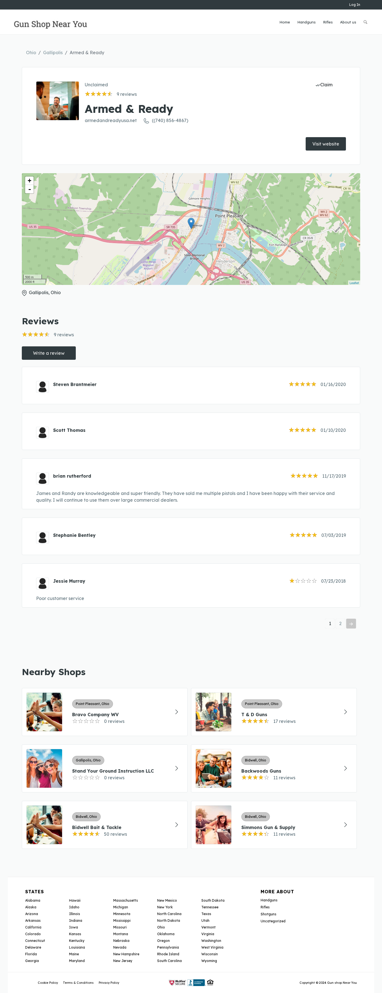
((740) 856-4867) (170, 120)
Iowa (73, 927)
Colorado (33, 934)
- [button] (30, 189)
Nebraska (121, 941)
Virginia (207, 934)
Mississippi (122, 920)
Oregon (163, 941)
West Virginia (212, 947)
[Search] (365, 22)
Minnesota (121, 914)
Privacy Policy (109, 983)
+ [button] (29, 180)
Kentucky (76, 941)
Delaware (33, 947)
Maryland (77, 961)
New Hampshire (126, 954)
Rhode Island (168, 954)
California (33, 927)
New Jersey (122, 961)
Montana (120, 934)
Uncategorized (273, 921)
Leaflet (354, 282)
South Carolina (169, 961)
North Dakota (168, 920)
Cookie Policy (48, 983)
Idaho (74, 907)
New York (165, 907)
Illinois (74, 914)
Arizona (31, 914)
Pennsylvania (168, 947)
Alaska (30, 907)
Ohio (31, 52)
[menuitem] (285, 22)
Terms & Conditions (78, 983)
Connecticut (35, 941)
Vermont (208, 927)
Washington (211, 941)
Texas (206, 914)
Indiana (75, 920)
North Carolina (169, 914)
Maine (74, 954)
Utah (205, 920)
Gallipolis (53, 52)
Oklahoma (166, 934)
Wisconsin (209, 954)
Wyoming (209, 961)
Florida (31, 954)
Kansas (75, 934)
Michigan (120, 907)
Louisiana (77, 947)
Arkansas (33, 920)
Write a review (49, 353)
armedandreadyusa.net (111, 120)
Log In (354, 5)
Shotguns (268, 914)
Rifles (265, 907)
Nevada (119, 947)
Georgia (32, 961)
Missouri (120, 927)
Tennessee (209, 907)
